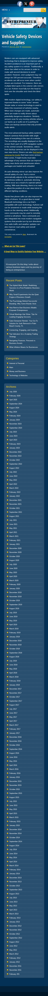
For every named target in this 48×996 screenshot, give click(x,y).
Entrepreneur (26, 47)
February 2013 (14, 918)
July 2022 (13, 472)
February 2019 (14, 633)
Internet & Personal (16, 363)
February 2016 (14, 773)
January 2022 (14, 496)
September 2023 (15, 428)
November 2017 (15, 693)
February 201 (14, 974)
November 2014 (15, 833)
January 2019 (14, 637)
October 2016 (14, 745)
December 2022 (15, 452)
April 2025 (13, 400)
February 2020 (14, 584)
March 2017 (13, 725)
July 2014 (13, 849)
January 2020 (14, 589)
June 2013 (13, 902)
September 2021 (15, 512)
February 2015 (14, 821)
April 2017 (13, 721)
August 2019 (14, 609)
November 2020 (15, 552)
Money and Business (17, 371)
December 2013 (15, 878)
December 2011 (15, 966)
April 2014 (13, 862)
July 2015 (13, 801)
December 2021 (15, 500)
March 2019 (13, 629)
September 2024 (15, 404)
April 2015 (13, 813)
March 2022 (13, 488)
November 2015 (15, 785)
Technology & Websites (18, 375)
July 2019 (13, 613)
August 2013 (14, 894)
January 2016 (14, 777)
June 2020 (13, 568)
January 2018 (14, 685)
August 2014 (14, 846)
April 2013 (13, 910)
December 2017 (15, 689)
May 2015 (13, 809)
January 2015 (14, 825)
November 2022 (15, 456)
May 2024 (13, 412)
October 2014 (14, 838)
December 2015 (15, 781)
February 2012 (14, 958)
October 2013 (14, 886)
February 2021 (14, 540)
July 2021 (13, 520)
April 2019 (13, 625)
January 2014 (14, 874)
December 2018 (15, 641)
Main (24, 234)
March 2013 (13, 914)
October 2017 (14, 697)
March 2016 (13, 769)
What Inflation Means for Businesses (23, 347)
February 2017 (14, 729)
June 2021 (13, 524)
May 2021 (13, 528)
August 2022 (14, 468)
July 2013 (13, 898)
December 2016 (15, 737)
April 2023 (13, 440)
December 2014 (15, 829)
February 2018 (14, 681)
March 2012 (13, 954)
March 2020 (13, 580)
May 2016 (13, 761)
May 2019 (13, 621)
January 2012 (14, 962)
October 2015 (14, 789)
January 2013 (14, 922)
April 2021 (13, 532)
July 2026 (13, 392)
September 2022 (15, 464)
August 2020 (14, 560)
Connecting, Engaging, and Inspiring (23, 330)
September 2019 (15, 605)
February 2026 (14, 396)
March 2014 (13, 866)
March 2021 (13, 536)
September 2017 (15, 701)
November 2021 (15, 504)
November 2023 (15, 424)
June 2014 (13, 854)
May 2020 (13, 572)
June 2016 (13, 757)
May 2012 (13, 950)
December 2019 (15, 592)
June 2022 (13, 476)
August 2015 (14, 797)
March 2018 (13, 677)
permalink (8, 237)
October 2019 (14, 600)
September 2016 (15, 749)
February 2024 (14, 416)
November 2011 (15, 970)
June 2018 (13, 665)
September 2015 (15, 793)
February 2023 (14, 444)
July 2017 (13, 709)
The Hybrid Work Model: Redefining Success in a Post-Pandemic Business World (24, 288)
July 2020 (13, 564)
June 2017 (13, 713)
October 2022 (14, 460)
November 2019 (15, 597)
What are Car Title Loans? (13, 246)
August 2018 (14, 657)
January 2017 (14, 733)
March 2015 (13, 817)
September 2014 (15, 841)
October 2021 (14, 508)
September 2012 (15, 938)
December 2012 (15, 926)
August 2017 (14, 705)
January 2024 (14, 420)
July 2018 (13, 661)
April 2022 (13, 484)
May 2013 (13, 906)
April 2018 (13, 673)
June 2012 (13, 946)
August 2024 (14, 408)
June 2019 (13, 617)
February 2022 (14, 492)
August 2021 (14, 516)
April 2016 (13, 765)
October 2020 (14, 556)
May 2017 (13, 717)
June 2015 (13, 805)
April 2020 (13, 576)
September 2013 (15, 890)
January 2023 (14, 448)
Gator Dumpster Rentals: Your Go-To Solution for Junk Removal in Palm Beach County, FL (23, 323)
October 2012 (14, 934)
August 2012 (14, 942)
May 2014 (13, 858)
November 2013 (15, 882)
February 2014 (14, 870)
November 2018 (15, 645)
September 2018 (15, 653)
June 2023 (13, 436)
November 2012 (15, 930)
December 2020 (15, 548)
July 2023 (13, 432)
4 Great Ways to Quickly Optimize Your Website (25, 251)
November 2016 (15, 741)
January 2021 (14, 544)
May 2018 (13, 669)
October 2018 (14, 649)
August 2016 (14, 753)
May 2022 (13, 480)
